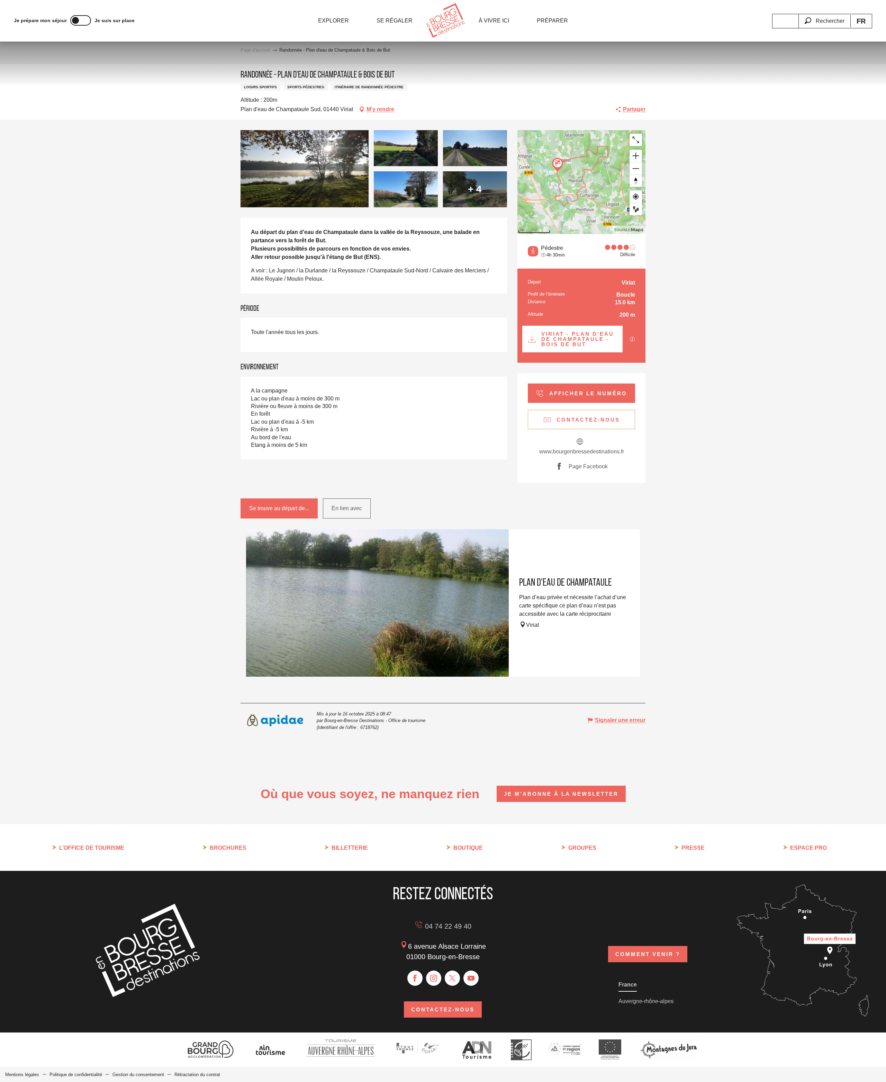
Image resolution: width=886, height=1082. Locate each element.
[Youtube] (471, 978)
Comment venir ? (647, 954)
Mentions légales (22, 1074)
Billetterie (350, 848)
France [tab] (627, 985)
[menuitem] (333, 20)
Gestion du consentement (138, 1074)
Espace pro (808, 848)
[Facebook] (415, 978)
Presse (693, 848)
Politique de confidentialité (75, 1074)
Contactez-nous (442, 1009)
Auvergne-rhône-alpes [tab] (645, 1001)
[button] (824, 17)
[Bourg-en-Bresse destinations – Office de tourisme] (148, 995)
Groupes (582, 848)
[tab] (279, 508)
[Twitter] (452, 978)
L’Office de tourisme (91, 848)
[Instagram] (433, 978)
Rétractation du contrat (197, 1074)
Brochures (228, 848)
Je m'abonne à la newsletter (561, 794)
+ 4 (475, 189)
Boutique (468, 848)
